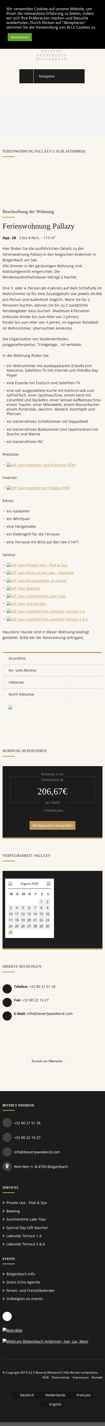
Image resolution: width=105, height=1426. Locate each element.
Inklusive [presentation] (16, 682)
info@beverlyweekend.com (50, 1013)
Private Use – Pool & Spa (46, 565)
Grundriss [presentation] (17, 658)
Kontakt (97, 1377)
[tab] (52, 658)
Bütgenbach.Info (20, 1273)
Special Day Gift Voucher (27, 1227)
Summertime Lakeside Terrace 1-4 (55, 611)
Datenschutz (61, 1377)
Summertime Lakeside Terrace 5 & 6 (57, 619)
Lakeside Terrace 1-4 (24, 1235)
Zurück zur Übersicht (47, 1061)
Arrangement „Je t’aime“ (46, 580)
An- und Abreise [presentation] (22, 670)
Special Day (36, 603)
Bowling (33, 588)
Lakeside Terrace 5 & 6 (25, 1244)
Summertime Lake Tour (46, 595)
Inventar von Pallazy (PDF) (48, 487)
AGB (45, 1377)
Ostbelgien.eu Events (24, 1298)
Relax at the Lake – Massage (50, 572)
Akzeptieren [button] (20, 37)
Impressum (81, 1377)
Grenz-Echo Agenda (23, 1282)
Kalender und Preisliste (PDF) (51, 464)
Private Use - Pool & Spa (26, 1202)
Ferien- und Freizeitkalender (30, 1290)
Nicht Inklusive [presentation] (21, 694)
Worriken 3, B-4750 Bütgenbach (41, 1166)
